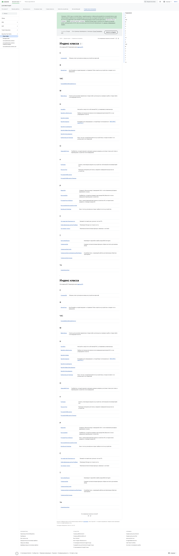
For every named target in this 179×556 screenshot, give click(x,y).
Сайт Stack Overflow (131, 542)
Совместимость (50, 9)
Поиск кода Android (30, 1)
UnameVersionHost (65, 270)
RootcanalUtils (64, 195)
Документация (15, 1)
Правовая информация (45, 553)
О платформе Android (25, 553)
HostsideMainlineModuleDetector (68, 83)
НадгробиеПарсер (65, 240)
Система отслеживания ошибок (133, 545)
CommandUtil (64, 58)
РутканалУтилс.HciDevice (67, 200)
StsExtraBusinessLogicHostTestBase (69, 225)
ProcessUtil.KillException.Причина (68, 178)
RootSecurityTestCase (66, 209)
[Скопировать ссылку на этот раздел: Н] (62, 104)
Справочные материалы (90, 9)
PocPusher (63, 164)
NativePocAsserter (65, 121)
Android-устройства (63, 9)
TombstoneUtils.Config (66, 249)
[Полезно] (116, 38)
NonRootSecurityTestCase (67, 137)
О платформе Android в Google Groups (82, 542)
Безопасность (26, 9)
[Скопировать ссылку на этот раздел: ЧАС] (64, 79)
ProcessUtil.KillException (66, 174)
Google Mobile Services (131, 540)
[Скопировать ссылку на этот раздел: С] (62, 53)
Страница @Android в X (78, 533)
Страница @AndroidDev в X (79, 536)
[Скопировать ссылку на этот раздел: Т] (62, 235)
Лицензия (54, 553)
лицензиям (85, 521)
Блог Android (76, 538)
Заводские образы (24, 542)
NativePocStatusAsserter (66, 134)
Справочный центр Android (132, 533)
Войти (175, 1)
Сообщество (35, 553)
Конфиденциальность (63, 553)
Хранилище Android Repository (27, 533)
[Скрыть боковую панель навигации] (16, 553)
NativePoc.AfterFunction (66, 113)
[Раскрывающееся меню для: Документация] (21, 1)
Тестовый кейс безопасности (68, 221)
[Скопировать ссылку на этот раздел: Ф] (62, 65)
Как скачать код (24, 538)
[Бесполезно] (118, 38)
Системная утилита (65, 228)
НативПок (63, 109)
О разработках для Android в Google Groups (83, 545)
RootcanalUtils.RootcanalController (69, 205)
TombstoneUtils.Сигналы (66, 258)
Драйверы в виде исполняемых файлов (29, 545)
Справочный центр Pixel (131, 536)
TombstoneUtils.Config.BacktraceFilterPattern (71, 253)
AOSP (61, 38)
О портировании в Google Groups (81, 547)
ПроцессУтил (64, 169)
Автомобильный (76, 9)
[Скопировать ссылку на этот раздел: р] (62, 185)
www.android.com (130, 538)
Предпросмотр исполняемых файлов (28, 540)
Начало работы (15, 9)
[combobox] (151, 1)
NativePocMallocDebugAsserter (68, 130)
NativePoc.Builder (65, 118)
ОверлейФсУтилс (65, 151)
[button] (8, 22)
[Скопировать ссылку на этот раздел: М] (62, 91)
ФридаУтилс (64, 70)
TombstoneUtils (64, 244)
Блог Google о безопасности (79, 540)
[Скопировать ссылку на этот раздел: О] (62, 146)
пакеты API (80, 47)
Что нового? (5, 9)
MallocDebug (64, 96)
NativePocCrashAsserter (66, 126)
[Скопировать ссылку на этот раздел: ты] (63, 265)
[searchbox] (9, 13)
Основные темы (38, 9)
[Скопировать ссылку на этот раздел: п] (62, 159)
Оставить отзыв (73, 553)
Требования (23, 536)
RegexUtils (63, 190)
